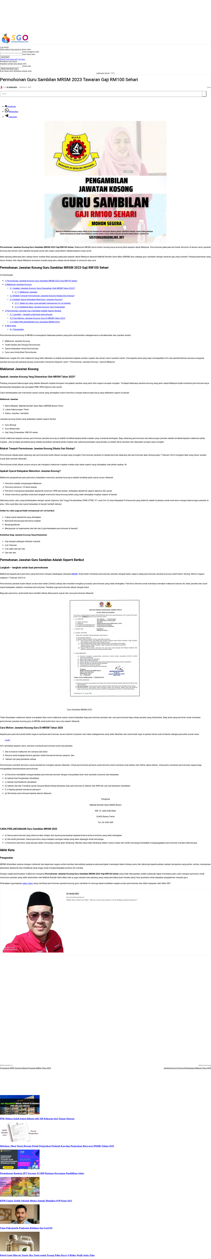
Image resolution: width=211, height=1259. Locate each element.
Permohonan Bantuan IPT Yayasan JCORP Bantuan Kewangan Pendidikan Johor (42, 1173)
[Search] (204, 94)
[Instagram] (179, 38)
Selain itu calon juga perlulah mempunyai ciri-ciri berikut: (43, 303)
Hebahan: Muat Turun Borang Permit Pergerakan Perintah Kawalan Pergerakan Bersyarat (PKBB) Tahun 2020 (57, 1146)
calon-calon (27, 883)
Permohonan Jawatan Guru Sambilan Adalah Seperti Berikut (33, 310)
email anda (27, 66)
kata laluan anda (29, 54)
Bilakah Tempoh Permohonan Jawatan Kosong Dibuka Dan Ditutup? (42, 295)
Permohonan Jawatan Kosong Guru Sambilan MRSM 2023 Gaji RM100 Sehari (41, 280)
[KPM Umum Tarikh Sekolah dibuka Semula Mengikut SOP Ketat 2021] (20, 1196)
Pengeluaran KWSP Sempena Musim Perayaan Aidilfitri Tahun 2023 (25, 1068)
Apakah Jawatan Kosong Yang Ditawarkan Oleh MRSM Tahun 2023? (42, 288)
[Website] (71, 903)
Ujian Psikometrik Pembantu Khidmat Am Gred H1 (26, 1228)
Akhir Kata (10, 325)
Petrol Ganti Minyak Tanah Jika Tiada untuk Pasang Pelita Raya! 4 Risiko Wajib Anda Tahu (47, 1255)
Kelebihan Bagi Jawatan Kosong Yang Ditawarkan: (40, 307)
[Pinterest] (67, 903)
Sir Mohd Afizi (12, 87)
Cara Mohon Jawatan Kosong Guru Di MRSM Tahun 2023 (37, 318)
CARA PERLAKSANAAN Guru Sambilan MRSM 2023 (35, 321)
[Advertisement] (105, 972)
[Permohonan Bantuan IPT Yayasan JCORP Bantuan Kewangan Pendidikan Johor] (20, 1168)
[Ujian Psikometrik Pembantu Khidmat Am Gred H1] (20, 1223)
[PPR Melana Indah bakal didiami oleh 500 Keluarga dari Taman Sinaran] (20, 1114)
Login (7, 740)
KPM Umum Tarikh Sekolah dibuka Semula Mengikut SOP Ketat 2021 (36, 1200)
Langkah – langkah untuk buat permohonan (31, 314)
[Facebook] (174, 38)
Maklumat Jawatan (26, 292)
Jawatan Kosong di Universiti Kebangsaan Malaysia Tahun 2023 (187, 1068)
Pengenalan (17, 329)
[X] (184, 38)
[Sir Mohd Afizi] (1, 87)
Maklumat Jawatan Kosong (18, 284)
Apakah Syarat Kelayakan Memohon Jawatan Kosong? (36, 299)
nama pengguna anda (31, 52)
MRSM (75, 573)
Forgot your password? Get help (12, 59)
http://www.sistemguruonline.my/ (75, 897)
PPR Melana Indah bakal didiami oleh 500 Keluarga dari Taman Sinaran (37, 1118)
